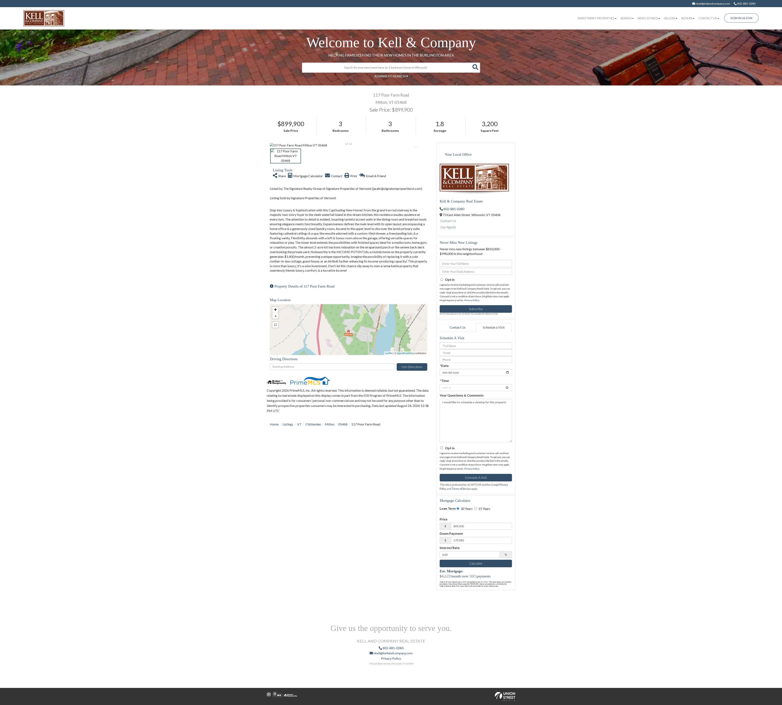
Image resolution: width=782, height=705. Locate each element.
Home (274, 424)
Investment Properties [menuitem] (596, 18)
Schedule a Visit (494, 327)
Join (749, 18)
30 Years (466, 508)
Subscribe (476, 309)
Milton (329, 424)
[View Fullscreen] (275, 325)
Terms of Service (461, 488)
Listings (287, 424)
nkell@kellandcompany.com (712, 3)
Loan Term (448, 508)
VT (299, 424)
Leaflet (389, 353)
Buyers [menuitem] (686, 18)
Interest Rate (450, 548)
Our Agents (448, 227)
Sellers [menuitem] (669, 18)
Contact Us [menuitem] (707, 18)
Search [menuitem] (626, 18)
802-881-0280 (746, 3)
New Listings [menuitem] (648, 18)
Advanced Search (390, 76)
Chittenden (313, 424)
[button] (475, 67)
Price (443, 519)
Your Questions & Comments (462, 395)
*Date (444, 365)
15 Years (484, 508)
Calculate (475, 563)
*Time (444, 381)
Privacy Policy (471, 300)
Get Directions (412, 367)
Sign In (735, 18)
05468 (342, 424)
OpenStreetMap (405, 353)
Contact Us (448, 221)
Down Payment (451, 533)
